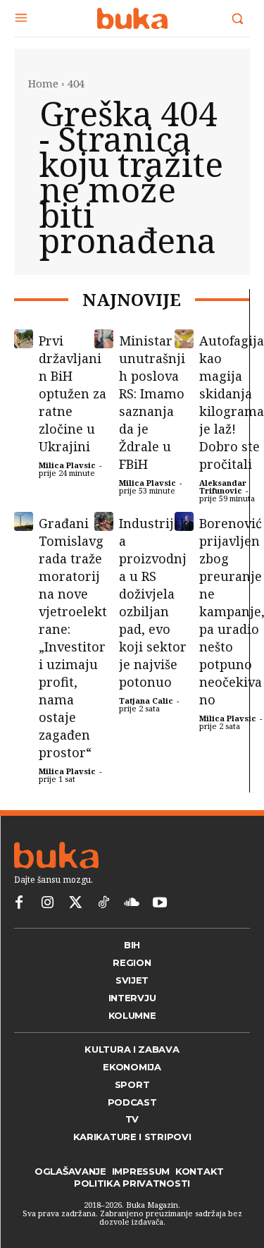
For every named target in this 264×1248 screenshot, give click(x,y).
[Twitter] (75, 903)
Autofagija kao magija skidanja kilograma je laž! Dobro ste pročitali (231, 402)
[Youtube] (159, 903)
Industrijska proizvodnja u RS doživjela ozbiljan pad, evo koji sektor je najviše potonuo (153, 602)
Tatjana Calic (146, 700)
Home (43, 83)
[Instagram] (47, 903)
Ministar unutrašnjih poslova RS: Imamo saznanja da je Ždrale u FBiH (152, 402)
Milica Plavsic (67, 465)
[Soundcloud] (131, 903)
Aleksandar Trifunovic (222, 486)
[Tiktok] (103, 903)
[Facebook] (19, 903)
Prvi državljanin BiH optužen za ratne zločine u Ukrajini (72, 393)
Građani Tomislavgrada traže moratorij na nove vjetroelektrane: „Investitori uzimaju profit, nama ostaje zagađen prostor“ (73, 638)
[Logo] (132, 18)
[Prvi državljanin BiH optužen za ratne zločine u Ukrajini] (23, 338)
